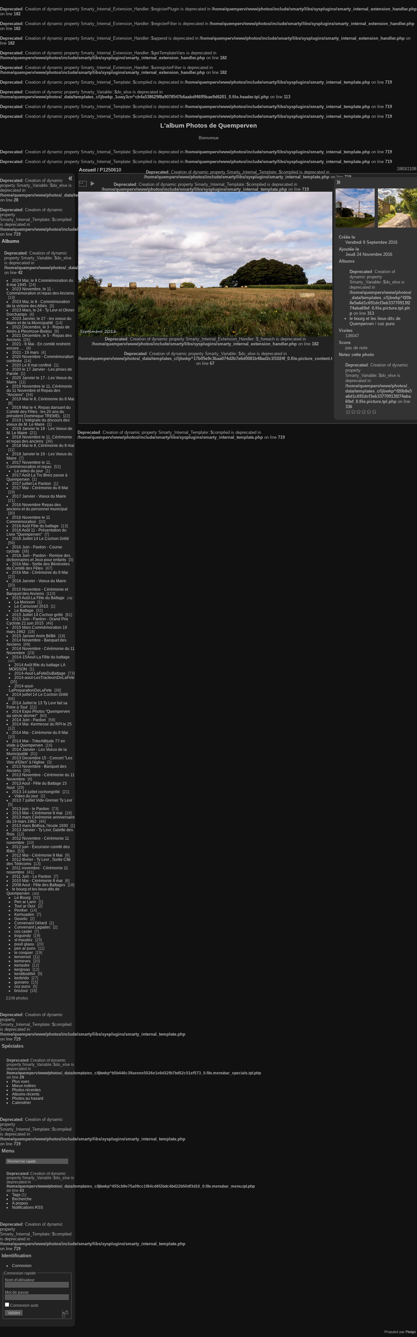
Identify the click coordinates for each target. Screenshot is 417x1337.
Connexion (22, 1265)
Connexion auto (23, 1305)
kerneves (22, 961)
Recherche (22, 1199)
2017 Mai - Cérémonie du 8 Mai (40, 488)
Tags (16, 1194)
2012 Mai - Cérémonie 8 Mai (37, 855)
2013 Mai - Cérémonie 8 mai (37, 813)
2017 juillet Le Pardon (31, 483)
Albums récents (25, 1094)
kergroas (22, 969)
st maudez (23, 940)
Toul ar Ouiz (25, 906)
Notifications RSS (27, 1207)
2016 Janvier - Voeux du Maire (39, 581)
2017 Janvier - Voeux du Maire (39, 496)
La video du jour (28, 471)
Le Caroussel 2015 (31, 606)
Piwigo (411, 1332)
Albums (10, 241)
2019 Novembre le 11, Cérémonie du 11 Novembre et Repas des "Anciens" (39, 390)
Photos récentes (26, 1090)
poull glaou (24, 944)
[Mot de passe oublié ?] (64, 1314)
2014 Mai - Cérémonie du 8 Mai (40, 732)
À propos (20, 1203)
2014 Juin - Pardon (29, 720)
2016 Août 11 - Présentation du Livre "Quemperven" (36, 532)
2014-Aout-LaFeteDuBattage (39, 673)
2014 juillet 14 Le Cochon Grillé (40, 694)
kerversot (22, 957)
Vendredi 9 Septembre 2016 (371, 242)
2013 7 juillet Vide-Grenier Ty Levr (42, 800)
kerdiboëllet (24, 974)
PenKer (21, 910)
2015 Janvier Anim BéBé (34, 636)
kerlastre (22, 965)
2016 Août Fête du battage (35, 526)
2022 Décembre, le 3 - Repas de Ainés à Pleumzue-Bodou (38, 329)
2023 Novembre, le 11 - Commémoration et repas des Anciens (40, 291)
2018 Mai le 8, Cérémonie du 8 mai (43, 445)
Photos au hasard (27, 1098)
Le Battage (24, 610)
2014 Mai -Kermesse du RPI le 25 (42, 724)
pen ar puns (25, 948)
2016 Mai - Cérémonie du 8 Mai (40, 572)
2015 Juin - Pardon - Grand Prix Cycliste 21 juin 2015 (37, 621)
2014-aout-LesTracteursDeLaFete (44, 677)
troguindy (22, 935)
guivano (21, 982)
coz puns (22, 986)
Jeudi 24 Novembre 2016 (368, 254)
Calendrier (21, 1102)
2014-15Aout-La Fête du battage (41, 657)
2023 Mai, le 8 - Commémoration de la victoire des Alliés (38, 303)
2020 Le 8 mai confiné (31, 365)
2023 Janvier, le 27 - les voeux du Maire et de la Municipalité (39, 320)
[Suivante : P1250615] (397, 207)
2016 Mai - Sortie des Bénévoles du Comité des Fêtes (38, 566)
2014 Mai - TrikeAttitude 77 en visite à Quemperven (36, 743)
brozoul (21, 990)
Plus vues (20, 1081)
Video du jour (26, 796)
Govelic (21, 919)
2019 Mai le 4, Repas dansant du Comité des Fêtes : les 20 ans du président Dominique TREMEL (39, 411)
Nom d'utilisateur (20, 1280)
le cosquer (23, 952)
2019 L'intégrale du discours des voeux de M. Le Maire (38, 422)
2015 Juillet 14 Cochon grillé (37, 615)
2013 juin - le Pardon (30, 808)
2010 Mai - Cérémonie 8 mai (37, 880)
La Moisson (24, 602)
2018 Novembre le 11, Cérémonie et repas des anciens (39, 439)
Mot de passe (17, 1292)
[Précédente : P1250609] (355, 207)
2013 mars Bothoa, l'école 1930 (40, 825)
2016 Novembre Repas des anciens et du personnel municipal (37, 507)
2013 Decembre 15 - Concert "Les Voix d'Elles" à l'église (39, 760)
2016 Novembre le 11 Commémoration (28, 519)
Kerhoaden (24, 914)
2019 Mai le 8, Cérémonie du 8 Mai (43, 399)
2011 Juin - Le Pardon (31, 876)
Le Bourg (22, 897)
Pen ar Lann (25, 902)
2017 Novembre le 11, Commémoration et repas (29, 464)
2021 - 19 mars (25, 352)
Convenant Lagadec (32, 927)
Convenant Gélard (30, 923)
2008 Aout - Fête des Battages (38, 885)
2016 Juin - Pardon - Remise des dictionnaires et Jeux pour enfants (38, 557)
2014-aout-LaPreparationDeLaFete (30, 688)
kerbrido (21, 978)
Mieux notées (24, 1085)
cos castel (23, 931)
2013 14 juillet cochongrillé (36, 792)
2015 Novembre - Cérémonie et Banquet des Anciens (37, 591)
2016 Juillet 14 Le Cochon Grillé (40, 538)
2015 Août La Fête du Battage (38, 598)
